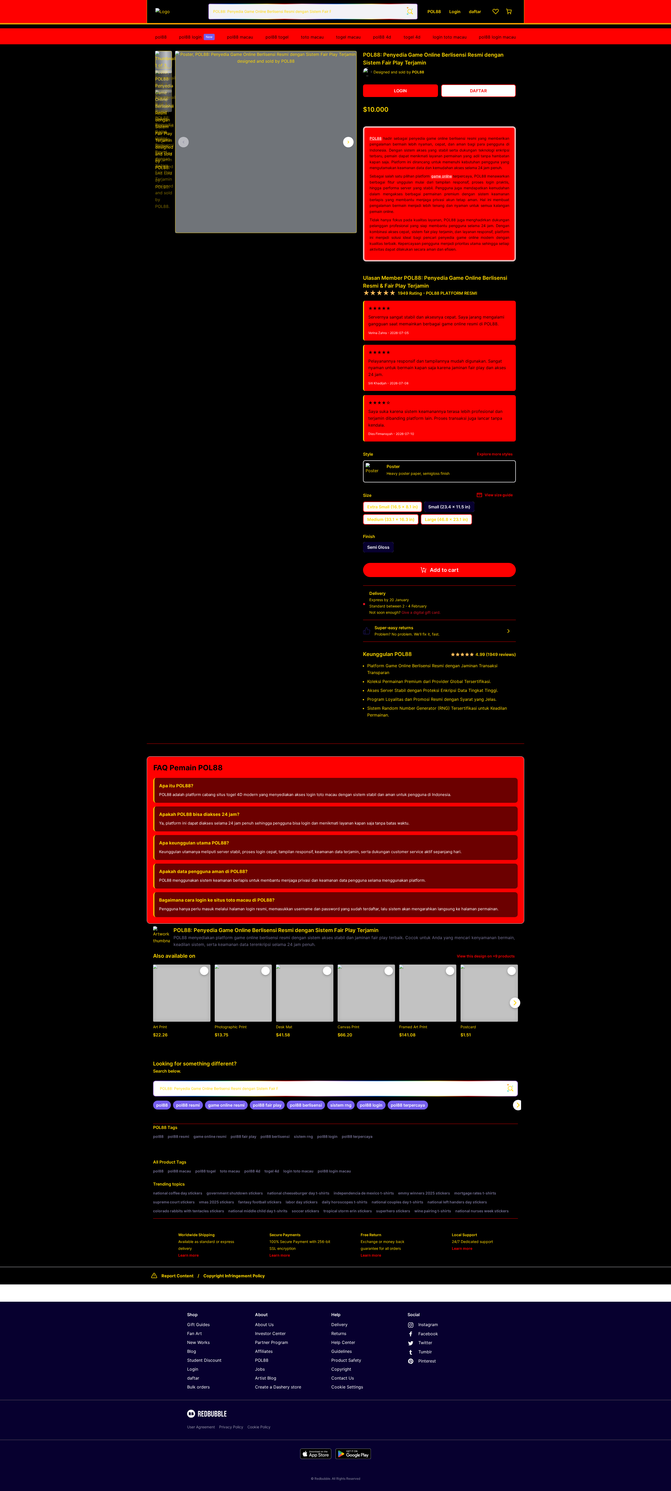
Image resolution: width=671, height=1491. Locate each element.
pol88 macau (240, 37)
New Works (198, 1342)
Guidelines (341, 1351)
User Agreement (201, 1427)
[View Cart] (509, 11)
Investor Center (270, 1333)
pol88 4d (382, 37)
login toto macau (450, 37)
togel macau (348, 37)
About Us (264, 1324)
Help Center (343, 1342)
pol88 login (196, 37)
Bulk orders (198, 1387)
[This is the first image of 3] (183, 142)
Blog (191, 1351)
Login (192, 1369)
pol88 (161, 37)
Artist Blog (265, 1378)
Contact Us (342, 1378)
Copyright (341, 1369)
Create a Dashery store (278, 1387)
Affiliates (264, 1351)
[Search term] (409, 11)
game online (441, 176)
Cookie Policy (258, 1427)
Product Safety (346, 1360)
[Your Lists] (495, 11)
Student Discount (204, 1360)
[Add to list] (204, 971)
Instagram (428, 1324)
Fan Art (194, 1333)
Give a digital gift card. (421, 612)
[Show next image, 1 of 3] (348, 142)
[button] (163, 59)
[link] (162, 1105)
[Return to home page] (179, 11)
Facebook (428, 1333)
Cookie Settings (347, 1387)
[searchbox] (335, 1088)
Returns (338, 1333)
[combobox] (313, 11)
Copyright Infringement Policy (234, 1275)
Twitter (425, 1342)
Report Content (177, 1275)
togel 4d (412, 37)
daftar (193, 1378)
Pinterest (427, 1361)
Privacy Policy (231, 1427)
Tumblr (425, 1351)
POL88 (376, 138)
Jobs (260, 1369)
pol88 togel (277, 37)
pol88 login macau (497, 37)
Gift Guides (198, 1324)
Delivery (339, 1324)
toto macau (312, 37)
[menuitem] (161, 37)
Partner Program (271, 1342)
